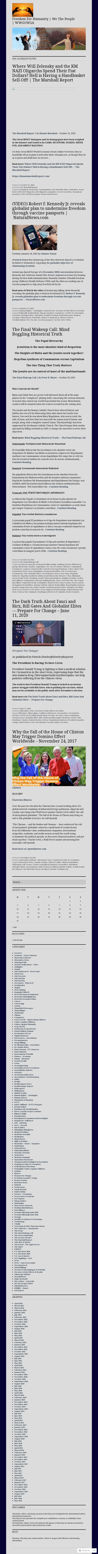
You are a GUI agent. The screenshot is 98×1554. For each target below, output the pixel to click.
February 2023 (20, 1317)
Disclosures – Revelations (25, 1038)
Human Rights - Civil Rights (31, 310)
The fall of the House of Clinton (36, 869)
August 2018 (19, 1439)
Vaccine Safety (53, 722)
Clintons (66, 566)
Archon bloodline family (46, 564)
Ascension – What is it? (24, 983)
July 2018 (17, 1441)
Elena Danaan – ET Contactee (26, 1049)
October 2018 (20, 1434)
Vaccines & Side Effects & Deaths (70, 310)
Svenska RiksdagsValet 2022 (26, 1215)
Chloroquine (33, 713)
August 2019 (19, 1411)
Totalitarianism (19, 320)
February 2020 (20, 1397)
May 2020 (18, 1390)
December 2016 (20, 1485)
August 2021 (19, 1356)
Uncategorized (20, 1265)
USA (23, 194)
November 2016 (20, 1487)
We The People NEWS (23, 1283)
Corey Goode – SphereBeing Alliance (30, 1019)
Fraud (35, 864)
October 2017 (20, 1462)
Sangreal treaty (26, 587)
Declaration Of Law (22, 1033)
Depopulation (45, 189)
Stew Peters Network (23, 1205)
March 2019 (19, 1423)
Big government (47, 313)
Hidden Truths (20, 1093)
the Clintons (17, 869)
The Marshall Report (23, 133)
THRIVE (17, 1249)
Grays (56, 573)
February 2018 (20, 1452)
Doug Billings (20, 1042)
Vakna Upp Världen (22, 1274)
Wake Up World (20, 1279)
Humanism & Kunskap (23, 1100)
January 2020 (19, 1400)
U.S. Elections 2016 (22, 1251)
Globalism (73, 864)
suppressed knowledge (56, 589)
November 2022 (20, 1322)
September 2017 (21, 1464)
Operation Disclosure (23, 1159)
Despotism (17, 571)
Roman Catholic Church (44, 585)
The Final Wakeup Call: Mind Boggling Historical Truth (41, 332)
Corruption (23, 189)
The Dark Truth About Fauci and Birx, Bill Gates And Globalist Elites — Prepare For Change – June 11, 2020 (46, 608)
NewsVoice (19, 1155)
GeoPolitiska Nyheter (23, 1070)
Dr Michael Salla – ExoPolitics (27, 1045)
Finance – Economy (22, 1056)
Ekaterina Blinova (22, 799)
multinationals (49, 580)
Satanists (70, 587)
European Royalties (52, 571)
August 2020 (19, 1384)
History (62, 576)
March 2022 (19, 1340)
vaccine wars (59, 320)
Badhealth (23, 313)
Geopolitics (63, 864)
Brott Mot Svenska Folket (25, 999)
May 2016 (18, 1501)
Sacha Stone (19, 1187)
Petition (17, 1171)
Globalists (73, 189)
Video (68, 320)
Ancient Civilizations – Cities (26, 964)
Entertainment (20, 1052)
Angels (17, 969)
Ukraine (53, 869)
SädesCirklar (20, 1192)
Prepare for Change (22, 1176)
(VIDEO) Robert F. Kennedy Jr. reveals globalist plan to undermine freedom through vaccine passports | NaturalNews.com (49, 210)
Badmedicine (33, 313)
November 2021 (20, 1349)
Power (74, 583)
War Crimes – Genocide (24, 1281)
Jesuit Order (23, 578)
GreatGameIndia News (24, 1075)
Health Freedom (51, 315)
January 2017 (19, 1482)
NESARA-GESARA (22, 1153)
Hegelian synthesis (29, 576)
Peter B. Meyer (49, 377)
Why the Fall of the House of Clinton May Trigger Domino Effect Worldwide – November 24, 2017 (48, 736)
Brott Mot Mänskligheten (25, 997)
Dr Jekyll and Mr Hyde (38, 715)
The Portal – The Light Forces (27, 1244)
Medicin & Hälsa (21, 1132)
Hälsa (16, 1079)
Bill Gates (23, 713)
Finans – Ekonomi (21, 1059)
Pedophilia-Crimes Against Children (29, 1169)
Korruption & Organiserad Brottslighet (31, 1118)
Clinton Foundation (70, 862)
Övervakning (19, 990)
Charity (44, 862)
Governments (47, 573)
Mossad (38, 580)
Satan (36, 587)
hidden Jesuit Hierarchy (48, 576)
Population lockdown (58, 720)
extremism (79, 313)
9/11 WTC (18, 953)
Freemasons (17, 573)
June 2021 (18, 1361)
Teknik (17, 1224)
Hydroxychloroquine (53, 718)
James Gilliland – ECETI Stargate (28, 1104)
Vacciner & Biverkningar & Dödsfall (29, 1270)
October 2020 (20, 1379)
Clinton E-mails (54, 862)
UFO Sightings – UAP (23, 1258)
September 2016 (21, 1491)
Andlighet (18, 967)
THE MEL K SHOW (22, 1242)
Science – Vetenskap (23, 1194)
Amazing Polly (20, 962)
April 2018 (18, 1448)
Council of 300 (36, 569)
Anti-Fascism (20, 976)
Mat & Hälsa (19, 1127)
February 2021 (20, 1370)
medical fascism (66, 315)
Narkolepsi (19, 1146)
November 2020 (20, 1377)
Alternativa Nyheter (28, 860)
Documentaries (21, 1040)
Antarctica (18, 974)
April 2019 (18, 1420)
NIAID (74, 718)
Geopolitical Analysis (48, 864)
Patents (24, 720)
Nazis (58, 580)
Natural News (20, 259)
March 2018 (19, 1450)
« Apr (14, 927)
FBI (62, 571)
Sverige (17, 1217)
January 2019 (19, 1427)
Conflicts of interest (47, 713)
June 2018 (18, 1443)
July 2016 (17, 1496)
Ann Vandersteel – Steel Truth (27, 971)
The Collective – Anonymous (26, 1228)
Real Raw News (20, 1182)
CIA (47, 566)
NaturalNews (25, 317)
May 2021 (18, 1363)
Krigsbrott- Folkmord (23, 1120)
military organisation (25, 580)
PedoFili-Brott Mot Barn (24, 1166)
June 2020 (18, 1388)
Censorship (19, 1003)
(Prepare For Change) (25, 650)
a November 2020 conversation (57, 272)
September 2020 (21, 1381)
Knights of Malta (69, 578)
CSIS (81, 569)
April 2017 (18, 1475)
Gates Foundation (71, 715)
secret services (23, 589)
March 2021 (19, 1367)
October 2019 (20, 1406)
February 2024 (20, 1310)
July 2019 (17, 1413)
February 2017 (20, 1480)
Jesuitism (34, 578)
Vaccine (34, 320)
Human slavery (20, 1098)
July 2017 (17, 1468)
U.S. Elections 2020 (22, 1254)
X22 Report (19, 1290)
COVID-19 (69, 313)
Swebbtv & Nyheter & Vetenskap (28, 1219)
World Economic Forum (36, 194)
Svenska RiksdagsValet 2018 (26, 1212)
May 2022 (18, 1335)
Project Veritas (20, 1180)
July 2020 (17, 1386)
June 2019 (18, 1416)
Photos (17, 1173)
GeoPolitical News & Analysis (26, 1068)
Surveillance (19, 1210)
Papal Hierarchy (29, 583)
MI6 (14, 580)
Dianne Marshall (48, 133)
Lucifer (80, 578)
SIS (32, 589)
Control (26, 569)
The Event (18, 1231)
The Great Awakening (23, 1235)
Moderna (66, 718)
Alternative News (27, 711)
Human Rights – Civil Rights (26, 1095)
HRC (41, 718)
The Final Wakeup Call (24, 377)
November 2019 (20, 1404)
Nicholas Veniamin (22, 1157)
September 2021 (21, 1354)
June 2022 (18, 1333)
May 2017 (18, 1473)
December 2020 (20, 1374)
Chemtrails (19, 1013)
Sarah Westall (20, 1189)
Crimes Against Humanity (25, 1024)
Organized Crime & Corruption (66, 860)
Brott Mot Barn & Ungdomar (26, 994)
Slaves (70, 317)
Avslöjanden (19, 985)
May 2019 (18, 1418)
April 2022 (18, 1338)
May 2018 (18, 1446)
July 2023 (17, 1315)
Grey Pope (64, 573)
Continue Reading (21, 462)
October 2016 (20, 1489)
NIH (79, 718)
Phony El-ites (53, 583)
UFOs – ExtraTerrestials (24, 1263)
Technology (19, 1221)
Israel (14, 578)
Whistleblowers (21, 1286)
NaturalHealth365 (21, 1150)
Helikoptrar (19, 1091)
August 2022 (19, 1328)
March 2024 (19, 1308)
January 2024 (19, 1312)
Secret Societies (64, 192)
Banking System (64, 564)
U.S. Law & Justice (22, 1256)
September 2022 (21, 1326)
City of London (56, 566)
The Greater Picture (22, 1237)
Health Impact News (23, 1084)
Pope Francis (65, 583)
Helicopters (19, 1088)
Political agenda (58, 867)
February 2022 (20, 1342)
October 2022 (20, 1324)
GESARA (18, 1072)
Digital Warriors (21, 1036)
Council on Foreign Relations (55, 569)
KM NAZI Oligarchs (26, 192)
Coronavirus (62, 713)
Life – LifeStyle (20, 1123)
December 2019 (20, 1402)
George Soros (18, 718)
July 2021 (17, 1358)
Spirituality (19, 1203)
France (29, 864)
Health (17, 1081)
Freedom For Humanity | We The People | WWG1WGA (43, 21)
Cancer (17, 1001)
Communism (76, 566)
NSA (76, 580)
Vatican (20, 592)
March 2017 (19, 1478)
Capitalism (40, 566)
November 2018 (20, 1432)
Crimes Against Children (24, 1022)
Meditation (19, 1137)
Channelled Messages (23, 1008)
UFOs (16, 1260)
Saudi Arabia (78, 867)
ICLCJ (16, 1102)
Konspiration (20, 1116)
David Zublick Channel (23, 1031)
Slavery (63, 317)
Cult (23, 864)
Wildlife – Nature (21, 1288)
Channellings (19, 1010)
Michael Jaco (19, 1139)
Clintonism (16, 864)
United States (24, 722)
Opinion (16, 787)
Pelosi (45, 720)
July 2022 (17, 1331)
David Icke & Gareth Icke (25, 1029)
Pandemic (36, 317)
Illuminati (76, 576)
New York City (67, 580)
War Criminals (30, 592)
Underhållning (20, 1267)
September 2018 (21, 1436)
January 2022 (19, 1345)
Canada (37, 862)
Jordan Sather (20, 1107)
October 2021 (20, 1351)
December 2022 (20, 1319)
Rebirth (17, 1185)
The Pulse (18, 1247)
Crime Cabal (73, 569)
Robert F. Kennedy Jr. (50, 317)
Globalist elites (62, 189)
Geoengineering (21, 1065)
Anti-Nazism (19, 978)
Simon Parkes (20, 1201)
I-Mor (68, 576)
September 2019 (21, 1409)
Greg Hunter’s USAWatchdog (26, 1077)
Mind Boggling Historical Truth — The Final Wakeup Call (55, 437)
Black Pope (23, 566)
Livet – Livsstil (20, 1125)
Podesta (47, 867)
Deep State (33, 189)
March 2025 (19, 1306)
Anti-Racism (19, 980)
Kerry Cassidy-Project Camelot (27, 1111)
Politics (69, 867)
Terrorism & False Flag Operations (29, 1226)
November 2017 (20, 1459)
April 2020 (18, 1393)
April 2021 (18, 1365)
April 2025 (18, 1303)
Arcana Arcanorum (27, 564)
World (68, 592)
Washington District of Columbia (51, 592)
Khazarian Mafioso (53, 578)
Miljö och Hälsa (21, 1141)
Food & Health (20, 1061)
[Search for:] (49, 882)
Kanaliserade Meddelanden (26, 1109)
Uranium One (62, 869)
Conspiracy (60, 313)
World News (52, 194)
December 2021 (20, 1347)
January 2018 (19, 1455)
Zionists (75, 592)
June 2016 (18, 1498)
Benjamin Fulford (21, 992)
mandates (52, 192)
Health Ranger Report (23, 1086)
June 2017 (18, 1471)
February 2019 (20, 1425)
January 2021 (19, 1372)
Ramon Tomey (48, 253)
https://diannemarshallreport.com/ (31, 176)
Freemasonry (71, 571)
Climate (17, 1015)
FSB (25, 573)
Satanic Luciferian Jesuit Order (52, 587)
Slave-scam (40, 589)
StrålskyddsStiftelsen (23, 1208)
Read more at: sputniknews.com (29, 848)
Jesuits (41, 578)
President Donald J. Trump (25, 1178)
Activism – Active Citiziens (25, 955)
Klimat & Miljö (20, 1114)
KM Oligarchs (41, 192)
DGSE (24, 571)
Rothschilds (60, 585)
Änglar (17, 987)
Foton (16, 1063)
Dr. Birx (51, 715)
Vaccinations (40, 722)
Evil (53, 189)
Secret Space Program (24, 1196)
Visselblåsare (20, 1276)
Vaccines (64, 722)
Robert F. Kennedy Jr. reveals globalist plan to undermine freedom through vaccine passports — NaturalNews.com (48, 296)
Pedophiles (42, 583)
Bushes (32, 566)
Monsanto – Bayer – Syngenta (27, 1143)
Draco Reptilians (35, 571)
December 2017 (20, 1457)
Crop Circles (19, 1026)
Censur (17, 1006)
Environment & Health (23, 1054)
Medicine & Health (22, 1134)
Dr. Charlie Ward (21, 1047)
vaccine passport (45, 320)
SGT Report (19, 1198)
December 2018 (20, 1429)
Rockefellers (27, 585)
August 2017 (19, 1466)
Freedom (16, 315)
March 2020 (19, 1395)
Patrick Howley (35, 720)
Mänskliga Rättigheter (23, 1130)
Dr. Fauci (59, 715)
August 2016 (19, 1494)
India (40, 867)
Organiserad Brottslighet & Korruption (31, 1162)
